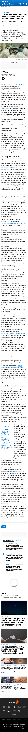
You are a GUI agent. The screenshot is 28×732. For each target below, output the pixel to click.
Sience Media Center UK (17, 471)
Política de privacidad (12, 724)
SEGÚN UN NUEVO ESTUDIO (18, 685)
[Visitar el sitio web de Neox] (14, 707)
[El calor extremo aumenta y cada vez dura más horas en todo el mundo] (20, 680)
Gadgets (3, 595)
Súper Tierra (14, 1)
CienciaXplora (5, 597)
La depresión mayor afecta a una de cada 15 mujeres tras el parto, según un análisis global (14, 558)
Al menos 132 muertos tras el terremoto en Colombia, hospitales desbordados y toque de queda (6, 689)
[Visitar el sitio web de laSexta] (9, 707)
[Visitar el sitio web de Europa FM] (14, 711)
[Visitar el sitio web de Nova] (19, 707)
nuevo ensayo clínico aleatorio (12, 84)
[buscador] (23, 4)
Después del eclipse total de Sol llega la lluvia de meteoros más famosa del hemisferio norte (13, 622)
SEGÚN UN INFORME (12, 543)
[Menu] (26, 4)
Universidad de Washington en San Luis (13, 223)
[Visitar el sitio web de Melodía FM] (19, 711)
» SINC (9, 6)
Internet (21, 597)
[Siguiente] (25, 1)
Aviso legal (5, 724)
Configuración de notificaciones (10, 728)
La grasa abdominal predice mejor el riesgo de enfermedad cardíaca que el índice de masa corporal (7, 670)
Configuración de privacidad (19, 726)
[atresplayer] (20, 4)
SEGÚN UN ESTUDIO (6, 665)
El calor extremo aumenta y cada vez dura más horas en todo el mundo (20, 689)
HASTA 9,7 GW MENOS (19, 665)
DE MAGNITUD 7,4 (5, 684)
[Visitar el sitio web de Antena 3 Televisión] (4, 707)
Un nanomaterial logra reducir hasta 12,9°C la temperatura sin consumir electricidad (14, 568)
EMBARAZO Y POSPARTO (13, 554)
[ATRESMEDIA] (14, 702)
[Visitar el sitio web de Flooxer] (14, 714)
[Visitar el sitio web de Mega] (24, 707)
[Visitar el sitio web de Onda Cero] (9, 711)
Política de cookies (21, 724)
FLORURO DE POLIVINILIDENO (14, 564)
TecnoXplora (4, 6)
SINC (4, 593)
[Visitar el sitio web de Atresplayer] (24, 711)
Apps (15, 597)
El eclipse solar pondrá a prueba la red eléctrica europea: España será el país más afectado (20, 669)
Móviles (9, 595)
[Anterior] (11, 1)
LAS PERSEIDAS (5, 616)
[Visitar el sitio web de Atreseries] (4, 711)
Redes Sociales (17, 595)
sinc (4, 526)
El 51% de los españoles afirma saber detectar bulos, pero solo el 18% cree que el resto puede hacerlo (14, 547)
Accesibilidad (21, 728)
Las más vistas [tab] (8, 540)
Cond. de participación (7, 726)
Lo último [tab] (18, 540)
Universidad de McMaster (9, 167)
